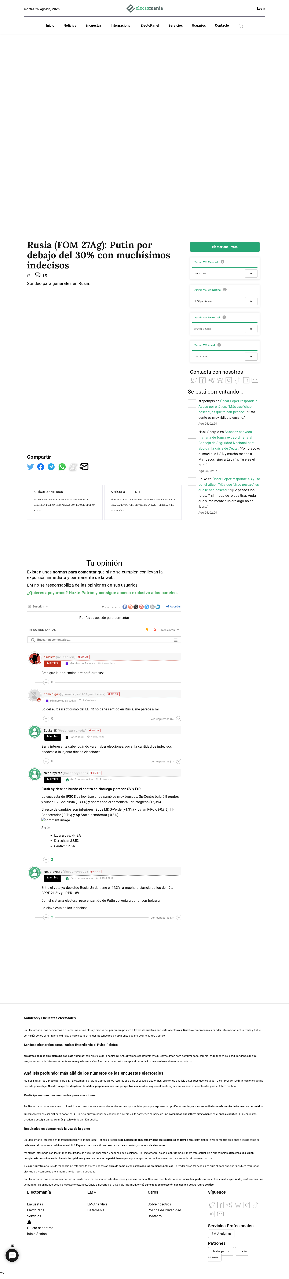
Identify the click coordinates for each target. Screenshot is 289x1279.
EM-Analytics (97, 1204)
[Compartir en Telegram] (52, 466)
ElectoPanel (150, 25)
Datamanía (96, 1210)
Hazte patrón (221, 1251)
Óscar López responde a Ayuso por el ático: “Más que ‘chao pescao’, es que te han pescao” (227, 406)
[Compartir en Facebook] (41, 466)
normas (60, 572)
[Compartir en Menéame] (74, 466)
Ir (251, 273)
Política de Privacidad (164, 1210)
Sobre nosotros (159, 1204)
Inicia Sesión (37, 1234)
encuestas (144, 1139)
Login (261, 9)
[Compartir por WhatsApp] (62, 466)
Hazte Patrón (81, 592)
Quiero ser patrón (40, 1228)
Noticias (69, 25)
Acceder (175, 606)
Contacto (222, 25)
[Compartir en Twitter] (31, 466)
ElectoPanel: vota (225, 247)
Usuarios (199, 25)
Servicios (175, 25)
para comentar (82, 572)
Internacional (121, 25)
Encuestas (93, 25)
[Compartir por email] (84, 466)
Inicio (50, 25)
